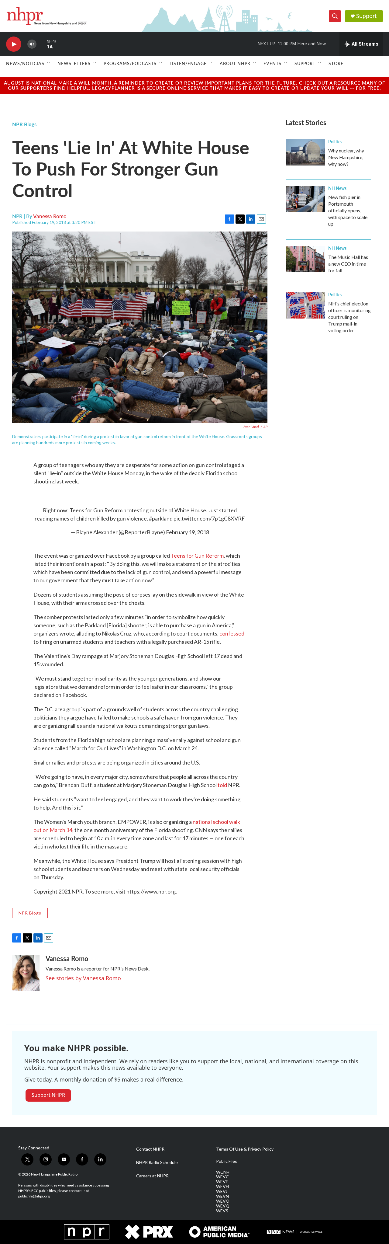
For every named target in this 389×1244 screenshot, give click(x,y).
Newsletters (74, 63)
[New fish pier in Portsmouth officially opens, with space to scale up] (305, 199)
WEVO (222, 1201)
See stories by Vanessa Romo (83, 978)
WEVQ (222, 1206)
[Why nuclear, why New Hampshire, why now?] (305, 152)
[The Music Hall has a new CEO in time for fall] (305, 259)
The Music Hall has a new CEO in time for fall (348, 263)
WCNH (222, 1172)
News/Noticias (25, 63)
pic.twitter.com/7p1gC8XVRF (209, 518)
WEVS (222, 1210)
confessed (231, 633)
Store (336, 63)
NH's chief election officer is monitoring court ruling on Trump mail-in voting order (349, 317)
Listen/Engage (188, 63)
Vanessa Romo (50, 216)
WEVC (222, 1176)
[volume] (32, 44)
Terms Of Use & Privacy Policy (245, 1149)
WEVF (222, 1181)
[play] (14, 44)
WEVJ (221, 1191)
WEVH (222, 1186)
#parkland (161, 518)
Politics (335, 141)
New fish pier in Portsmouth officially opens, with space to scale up (347, 210)
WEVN (222, 1196)
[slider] (42, 44)
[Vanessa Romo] (26, 973)
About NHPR (235, 63)
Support (366, 16)
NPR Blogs (24, 124)
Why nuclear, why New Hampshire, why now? (346, 157)
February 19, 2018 (187, 532)
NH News (337, 188)
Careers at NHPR (152, 1175)
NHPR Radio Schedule (157, 1162)
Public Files (226, 1161)
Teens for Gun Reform (197, 555)
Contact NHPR (150, 1149)
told (222, 785)
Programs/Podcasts (130, 63)
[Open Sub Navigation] (48, 63)
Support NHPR (48, 1095)
